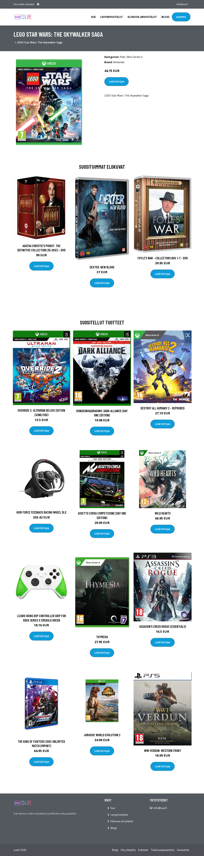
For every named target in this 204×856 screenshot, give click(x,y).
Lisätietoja (116, 81)
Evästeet (143, 850)
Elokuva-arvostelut (142, 17)
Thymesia (102, 637)
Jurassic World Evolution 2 (102, 735)
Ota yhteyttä (128, 850)
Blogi (165, 17)
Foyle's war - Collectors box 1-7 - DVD (163, 258)
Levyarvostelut (111, 17)
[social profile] (38, 4)
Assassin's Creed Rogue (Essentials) (162, 626)
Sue (93, 17)
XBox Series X (134, 57)
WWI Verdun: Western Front (162, 750)
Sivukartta (183, 850)
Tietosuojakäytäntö (162, 850)
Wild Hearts (163, 513)
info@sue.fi (182, 4)
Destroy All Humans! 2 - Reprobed (163, 408)
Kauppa (181, 17)
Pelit (122, 57)
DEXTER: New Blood (102, 267)
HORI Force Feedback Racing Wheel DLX (41, 512)
